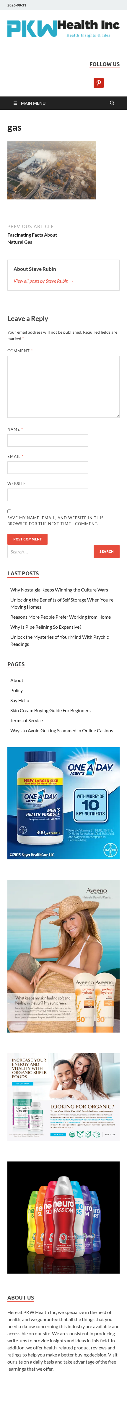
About (16, 680)
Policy (16, 690)
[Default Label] (99, 82)
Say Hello (19, 700)
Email (15, 456)
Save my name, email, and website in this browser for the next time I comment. (55, 520)
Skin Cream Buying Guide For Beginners (50, 710)
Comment (20, 350)
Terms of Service (26, 720)
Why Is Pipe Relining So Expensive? (45, 627)
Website (16, 483)
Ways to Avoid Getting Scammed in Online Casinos (61, 730)
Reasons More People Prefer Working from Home (60, 617)
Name (15, 429)
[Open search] (112, 103)
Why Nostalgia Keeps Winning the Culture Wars (59, 589)
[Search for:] (63, 551)
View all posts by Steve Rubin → (44, 281)
